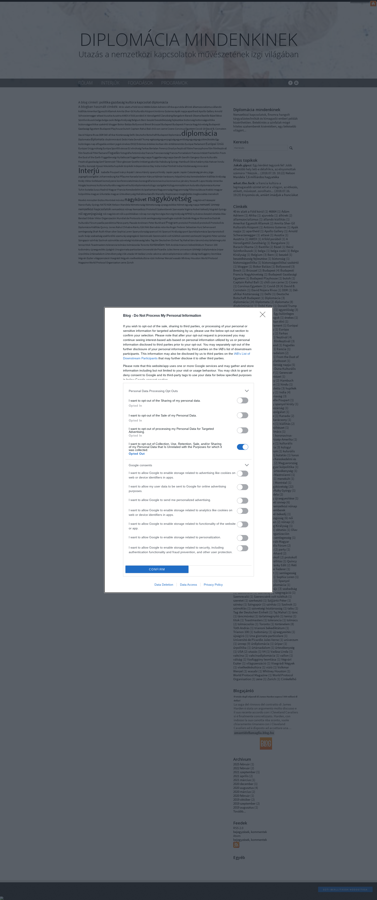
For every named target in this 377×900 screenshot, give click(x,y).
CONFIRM (157, 569)
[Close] (264, 316)
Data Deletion (163, 584)
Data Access (188, 584)
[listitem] (188, 391)
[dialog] (188, 450)
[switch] (242, 400)
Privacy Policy (213, 584)
